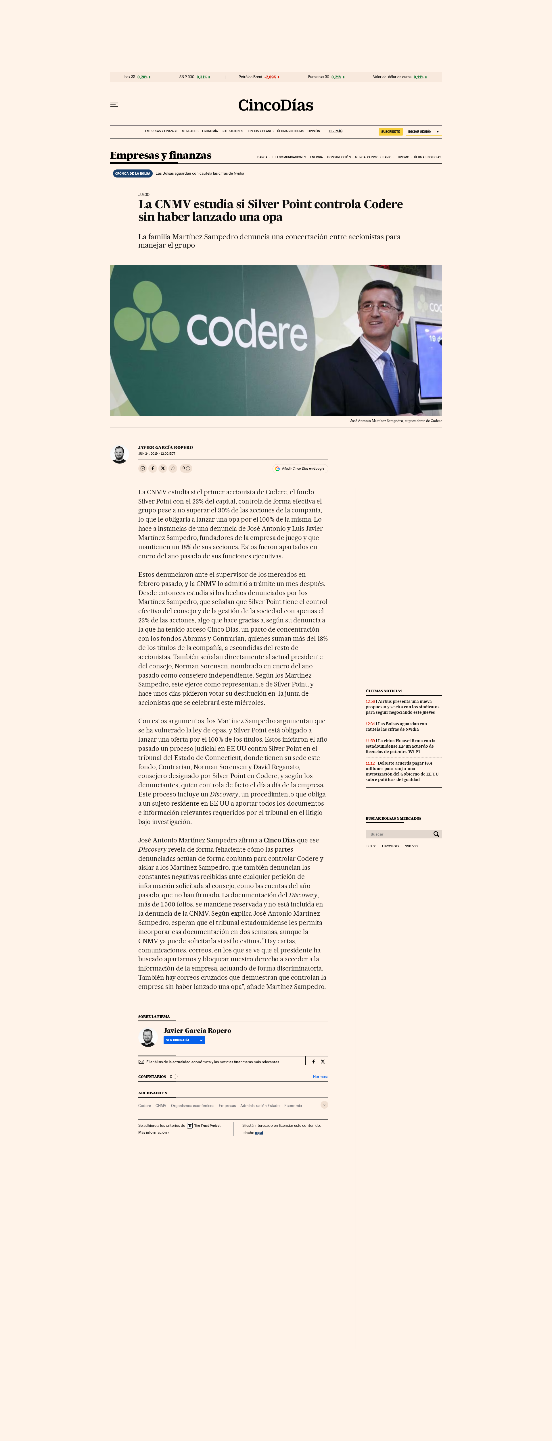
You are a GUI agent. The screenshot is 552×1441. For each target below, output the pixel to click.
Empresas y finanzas (161, 131)
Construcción (338, 157)
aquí (259, 1132)
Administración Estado (260, 1105)
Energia (316, 157)
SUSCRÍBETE (390, 132)
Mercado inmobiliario (373, 157)
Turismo (403, 157)
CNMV (161, 1105)
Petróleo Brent (250, 77)
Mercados (190, 131)
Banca (262, 157)
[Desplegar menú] (114, 105)
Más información (152, 1132)
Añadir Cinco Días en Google (303, 468)
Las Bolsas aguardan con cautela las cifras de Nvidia (200, 173)
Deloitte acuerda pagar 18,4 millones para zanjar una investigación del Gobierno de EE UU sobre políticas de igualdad (402, 771)
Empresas (227, 1105)
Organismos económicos (192, 1105)
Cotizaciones (232, 131)
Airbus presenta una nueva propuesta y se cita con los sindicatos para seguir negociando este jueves (403, 707)
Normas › (320, 1077)
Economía (210, 131)
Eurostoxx (390, 846)
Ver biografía (177, 1040)
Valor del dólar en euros (392, 77)
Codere (144, 1105)
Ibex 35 (129, 77)
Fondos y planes (260, 131)
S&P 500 (186, 77)
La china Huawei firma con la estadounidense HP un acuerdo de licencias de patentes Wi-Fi (401, 746)
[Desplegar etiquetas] (324, 1105)
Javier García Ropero (165, 447)
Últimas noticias (290, 131)
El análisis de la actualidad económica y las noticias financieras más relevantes (212, 1062)
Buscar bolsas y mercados (393, 818)
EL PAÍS (333, 129)
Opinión (314, 131)
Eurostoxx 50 (318, 77)
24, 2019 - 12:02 (156, 454)
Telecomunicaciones (289, 157)
